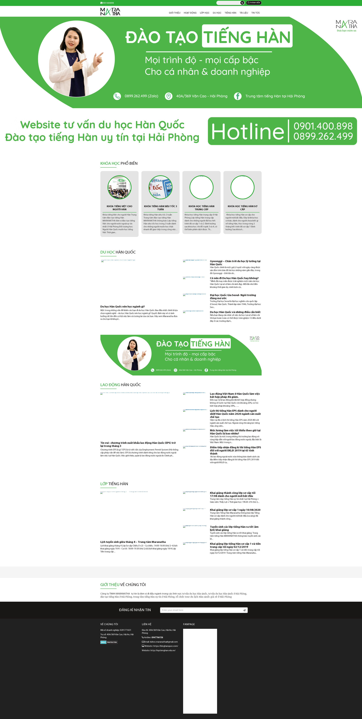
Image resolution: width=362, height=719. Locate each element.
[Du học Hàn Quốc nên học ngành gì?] (139, 281)
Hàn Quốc (118, 252)
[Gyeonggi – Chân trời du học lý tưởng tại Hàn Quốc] (195, 267)
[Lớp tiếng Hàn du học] (242, 187)
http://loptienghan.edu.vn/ (163, 650)
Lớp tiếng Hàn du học (242, 206)
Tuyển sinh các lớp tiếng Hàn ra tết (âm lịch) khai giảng (234, 529)
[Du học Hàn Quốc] (181, 62)
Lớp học (204, 12)
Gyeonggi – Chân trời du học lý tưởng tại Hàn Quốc (235, 263)
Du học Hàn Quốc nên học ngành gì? (122, 306)
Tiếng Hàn (230, 12)
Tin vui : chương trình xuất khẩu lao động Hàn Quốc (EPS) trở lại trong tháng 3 (138, 445)
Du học (217, 12)
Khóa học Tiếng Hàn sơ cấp (201, 208)
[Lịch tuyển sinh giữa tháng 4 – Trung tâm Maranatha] (139, 515)
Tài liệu (244, 12)
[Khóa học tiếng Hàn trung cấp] (160, 187)
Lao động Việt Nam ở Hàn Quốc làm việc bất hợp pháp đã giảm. (235, 396)
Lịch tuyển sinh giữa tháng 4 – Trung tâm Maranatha (133, 542)
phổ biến (119, 163)
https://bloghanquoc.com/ (165, 646)
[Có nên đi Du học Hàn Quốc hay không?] (195, 284)
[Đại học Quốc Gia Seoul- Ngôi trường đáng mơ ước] (195, 301)
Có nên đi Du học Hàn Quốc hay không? (234, 278)
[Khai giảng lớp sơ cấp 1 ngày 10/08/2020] (195, 516)
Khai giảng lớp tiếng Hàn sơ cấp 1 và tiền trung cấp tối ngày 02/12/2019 (235, 546)
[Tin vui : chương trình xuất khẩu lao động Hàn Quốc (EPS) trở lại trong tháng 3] (139, 415)
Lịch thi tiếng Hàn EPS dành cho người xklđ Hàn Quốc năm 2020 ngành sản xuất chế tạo (235, 414)
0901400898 (108, 3)
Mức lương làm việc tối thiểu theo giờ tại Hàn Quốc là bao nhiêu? (235, 432)
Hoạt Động (190, 12)
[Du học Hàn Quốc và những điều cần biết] (195, 318)
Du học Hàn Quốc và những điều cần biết (235, 312)
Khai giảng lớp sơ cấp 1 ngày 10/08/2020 (235, 510)
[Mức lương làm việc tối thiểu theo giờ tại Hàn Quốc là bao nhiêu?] (195, 436)
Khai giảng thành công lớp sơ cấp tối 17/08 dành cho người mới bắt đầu (232, 495)
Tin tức (255, 12)
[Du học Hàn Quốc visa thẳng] (110, 11)
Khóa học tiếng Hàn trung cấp (160, 208)
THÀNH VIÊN (254, 3)
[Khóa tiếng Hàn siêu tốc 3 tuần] (119, 187)
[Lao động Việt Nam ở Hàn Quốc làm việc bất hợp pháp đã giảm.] (195, 399)
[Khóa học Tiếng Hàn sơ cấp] (201, 187)
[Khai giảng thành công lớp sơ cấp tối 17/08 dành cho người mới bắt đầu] (195, 499)
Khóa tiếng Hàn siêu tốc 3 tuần (119, 208)
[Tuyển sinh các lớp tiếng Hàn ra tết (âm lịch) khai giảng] (195, 532)
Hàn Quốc (120, 385)
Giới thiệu (174, 12)
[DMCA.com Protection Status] (109, 643)
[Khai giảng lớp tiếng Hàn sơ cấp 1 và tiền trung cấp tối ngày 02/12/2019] (195, 549)
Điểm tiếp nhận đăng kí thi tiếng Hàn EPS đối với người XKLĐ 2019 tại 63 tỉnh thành (235, 450)
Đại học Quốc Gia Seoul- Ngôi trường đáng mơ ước (233, 297)
